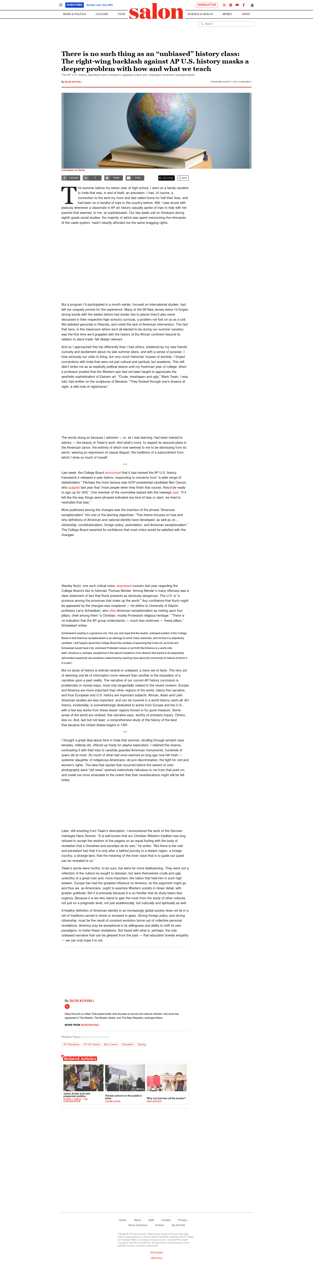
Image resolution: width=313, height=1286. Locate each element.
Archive (159, 1225)
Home (122, 1220)
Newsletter (207, 5)
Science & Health (200, 14)
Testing (141, 1044)
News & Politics (74, 14)
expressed (124, 586)
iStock (81, 170)
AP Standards (71, 1044)
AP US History (91, 1044)
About (137, 1220)
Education (127, 1044)
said (176, 492)
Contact (166, 1220)
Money (227, 14)
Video (246, 14)
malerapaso (68, 170)
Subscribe (74, 5)
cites (112, 611)
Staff (151, 1220)
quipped (74, 487)
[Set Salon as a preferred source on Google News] (166, 178)
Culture (102, 14)
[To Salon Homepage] (156, 11)
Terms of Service (137, 1225)
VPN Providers (156, 1253)
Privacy (182, 1220)
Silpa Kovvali (73, 82)
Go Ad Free (178, 1225)
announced (113, 473)
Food (121, 14)
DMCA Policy (156, 1258)
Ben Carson (111, 1044)
